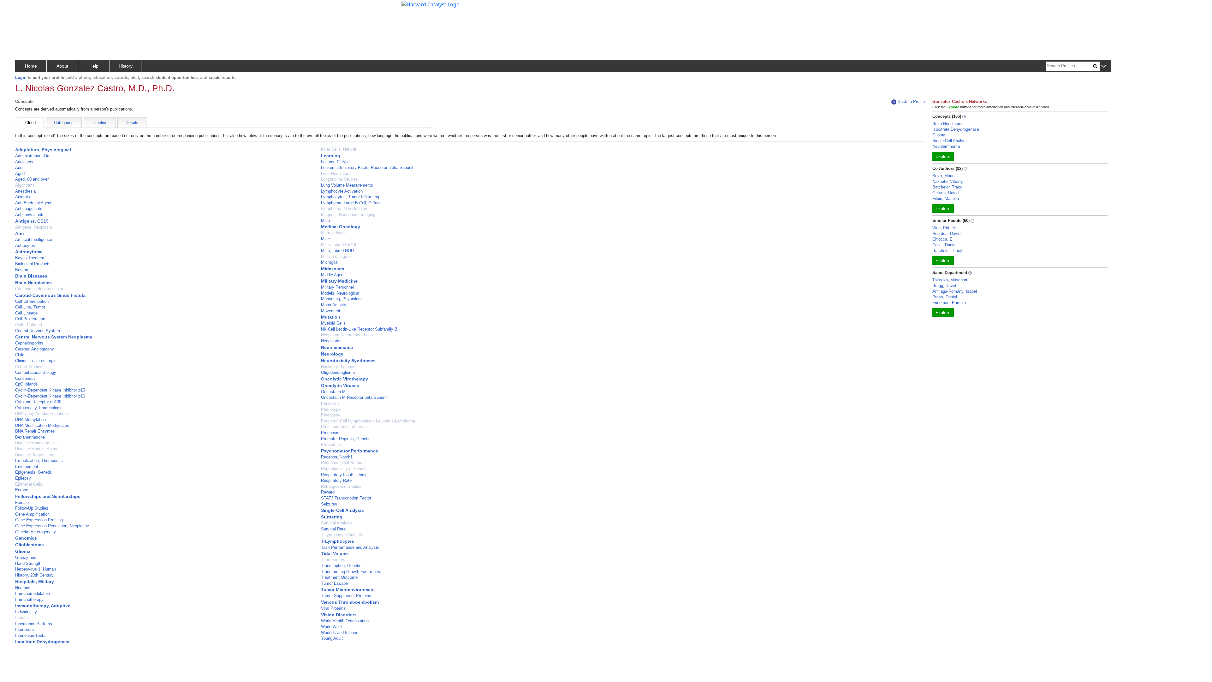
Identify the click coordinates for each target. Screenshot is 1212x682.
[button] (1104, 66)
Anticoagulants (28, 208)
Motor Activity (333, 304)
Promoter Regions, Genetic (346, 438)
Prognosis (330, 432)
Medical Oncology (340, 226)
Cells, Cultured (28, 324)
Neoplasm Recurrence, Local (347, 334)
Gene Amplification (32, 514)
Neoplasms (331, 340)
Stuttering (331, 516)
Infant (20, 617)
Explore (943, 156)
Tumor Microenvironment (348, 589)
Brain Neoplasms (33, 282)
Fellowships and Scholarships (47, 496)
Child (19, 354)
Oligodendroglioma (338, 372)
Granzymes (25, 557)
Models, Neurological (340, 293)
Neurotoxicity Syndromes (348, 360)
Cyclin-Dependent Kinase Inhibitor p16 (50, 396)
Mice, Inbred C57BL (339, 244)
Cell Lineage (26, 313)
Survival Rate (333, 529)
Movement (330, 310)
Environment (26, 466)
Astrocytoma (29, 251)
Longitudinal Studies (339, 179)
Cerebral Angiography (34, 349)
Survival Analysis (337, 523)
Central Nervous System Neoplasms (53, 336)
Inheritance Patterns (33, 623)
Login (21, 77)
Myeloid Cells (333, 323)
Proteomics (331, 444)
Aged (20, 173)
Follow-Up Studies (31, 508)
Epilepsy (23, 478)
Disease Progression (34, 454)
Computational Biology (35, 372)
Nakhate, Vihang (947, 181)
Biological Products (32, 263)
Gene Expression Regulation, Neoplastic (52, 525)
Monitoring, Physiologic (342, 298)
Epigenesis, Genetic (33, 472)
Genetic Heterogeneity (35, 531)
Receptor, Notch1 (337, 457)
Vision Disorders (339, 614)
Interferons (25, 629)
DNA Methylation (30, 419)
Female (22, 502)
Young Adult (332, 638)
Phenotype (331, 409)
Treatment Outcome (339, 577)
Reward (328, 492)
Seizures (329, 504)
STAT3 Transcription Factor (346, 498)
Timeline (99, 122)
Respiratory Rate (336, 480)
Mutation (330, 317)
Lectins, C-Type (335, 161)
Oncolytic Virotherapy (344, 378)
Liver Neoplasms (336, 173)
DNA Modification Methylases (42, 425)
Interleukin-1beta (30, 635)
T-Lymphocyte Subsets (342, 534)
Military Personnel (337, 287)
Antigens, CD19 (32, 221)
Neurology (332, 353)
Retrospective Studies (341, 486)
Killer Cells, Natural (338, 149)
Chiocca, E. (943, 239)
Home (31, 66)
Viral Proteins (333, 608)
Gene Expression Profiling (39, 519)
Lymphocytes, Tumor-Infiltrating (350, 196)
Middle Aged (332, 274)
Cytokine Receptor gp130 (38, 401)
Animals (22, 196)
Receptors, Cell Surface (343, 462)
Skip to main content (26, 7)
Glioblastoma (29, 544)
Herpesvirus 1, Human (35, 569)
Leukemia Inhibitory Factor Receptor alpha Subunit (367, 167)
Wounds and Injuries (339, 632)
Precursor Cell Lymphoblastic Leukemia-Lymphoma (368, 421)
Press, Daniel (944, 297)
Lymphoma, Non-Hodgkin (344, 208)
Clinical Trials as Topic (35, 360)
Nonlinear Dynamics (339, 366)
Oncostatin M (333, 391)
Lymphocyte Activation (342, 191)
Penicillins (330, 403)
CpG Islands (26, 384)
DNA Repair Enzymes (35, 431)
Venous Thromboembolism (350, 602)
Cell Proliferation (30, 318)
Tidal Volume (335, 553)
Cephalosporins (29, 343)
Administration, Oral (33, 155)
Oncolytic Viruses (340, 385)
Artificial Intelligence (33, 239)
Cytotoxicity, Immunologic (38, 407)
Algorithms (25, 185)
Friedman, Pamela (949, 302)
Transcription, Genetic (341, 565)
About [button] (62, 66)
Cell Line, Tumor (30, 307)
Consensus (25, 378)
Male (325, 220)
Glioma (22, 551)
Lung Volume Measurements (347, 185)
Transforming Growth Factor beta (351, 571)
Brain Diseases (31, 275)
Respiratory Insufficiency (343, 474)
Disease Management (35, 442)
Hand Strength (28, 563)
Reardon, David (946, 233)
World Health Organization (345, 621)
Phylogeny (330, 415)
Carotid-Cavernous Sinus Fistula (50, 295)
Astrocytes (25, 245)
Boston (21, 269)
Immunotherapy (29, 599)
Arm (19, 233)
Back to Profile (911, 101)
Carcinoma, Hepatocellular (39, 288)
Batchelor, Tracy (947, 187)
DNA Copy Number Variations (42, 413)
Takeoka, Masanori (949, 280)
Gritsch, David (945, 192)
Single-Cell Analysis (342, 510)
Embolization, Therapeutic (39, 460)
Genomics (26, 538)
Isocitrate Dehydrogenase (43, 641)
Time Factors (333, 559)
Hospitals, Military (34, 581)
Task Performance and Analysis (350, 547)
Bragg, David (944, 285)
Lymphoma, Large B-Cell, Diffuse (351, 202)
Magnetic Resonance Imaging (348, 214)
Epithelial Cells (28, 484)
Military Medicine (339, 281)
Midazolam (332, 268)
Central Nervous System (37, 330)
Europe (21, 490)
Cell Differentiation (32, 301)
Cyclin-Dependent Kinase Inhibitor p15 (50, 390)
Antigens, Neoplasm (33, 227)
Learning (330, 155)
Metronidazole (334, 232)
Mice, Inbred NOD (337, 250)
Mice (325, 238)
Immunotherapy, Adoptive (42, 605)
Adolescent (25, 161)
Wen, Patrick (944, 227)
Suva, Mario (943, 175)
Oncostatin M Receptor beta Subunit (354, 397)
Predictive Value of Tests (344, 426)
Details (132, 122)
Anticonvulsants (30, 214)
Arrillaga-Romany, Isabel (954, 291)
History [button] (126, 66)
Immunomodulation (32, 593)
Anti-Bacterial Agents (34, 202)
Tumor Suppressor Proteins (346, 595)
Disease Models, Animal (37, 448)
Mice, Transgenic (337, 256)
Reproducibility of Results (344, 468)
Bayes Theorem (29, 257)
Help (93, 66)
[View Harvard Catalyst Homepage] (430, 3)
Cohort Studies (28, 366)
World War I (331, 626)
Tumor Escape (334, 583)
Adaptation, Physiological (43, 149)
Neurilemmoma (337, 347)
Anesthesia (25, 191)
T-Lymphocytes (337, 541)
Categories (64, 122)
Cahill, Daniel (944, 244)
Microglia (329, 262)
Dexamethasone (30, 437)
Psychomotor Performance (349, 450)
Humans (22, 587)
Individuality (26, 611)
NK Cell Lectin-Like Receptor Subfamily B (359, 329)
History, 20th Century (34, 575)
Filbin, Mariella (945, 198)
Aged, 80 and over (32, 179)
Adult (20, 167)
